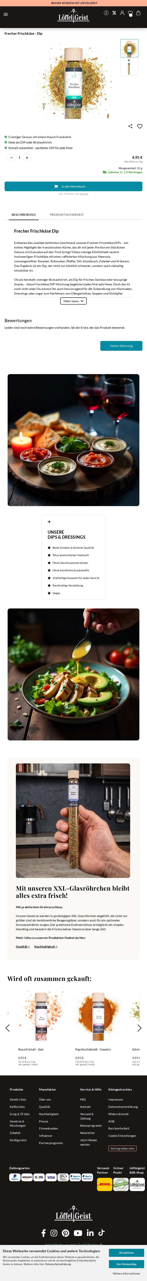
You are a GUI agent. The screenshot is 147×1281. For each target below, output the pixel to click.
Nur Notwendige (126, 1264)
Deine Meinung (121, 345)
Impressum (115, 1099)
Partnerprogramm (51, 1143)
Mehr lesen (71, 301)
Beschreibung (24, 214)
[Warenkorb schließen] (5, 14)
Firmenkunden (48, 1128)
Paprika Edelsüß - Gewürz (93, 1049)
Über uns (45, 1099)
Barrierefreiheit (118, 1128)
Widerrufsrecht (118, 1114)
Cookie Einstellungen (122, 1135)
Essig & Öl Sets (20, 1114)
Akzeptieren (126, 1252)
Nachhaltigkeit (49, 1114)
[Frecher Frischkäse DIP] (73, 80)
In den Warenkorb (73, 186)
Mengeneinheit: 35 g (130, 168)
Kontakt (85, 1106)
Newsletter (87, 1132)
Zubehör (15, 1132)
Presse (43, 1121)
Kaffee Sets (17, 1106)
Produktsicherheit (67, 214)
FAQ (83, 1099)
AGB (111, 1121)
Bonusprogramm (91, 1125)
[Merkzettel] (130, 13)
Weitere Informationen (126, 1273)
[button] (122, 13)
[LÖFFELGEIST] (73, 16)
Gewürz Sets (18, 1099)
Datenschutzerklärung (58, 1264)
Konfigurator (18, 1140)
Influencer (45, 1135)
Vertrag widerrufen (122, 1148)
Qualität (44, 1106)
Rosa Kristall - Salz (30, 1049)
